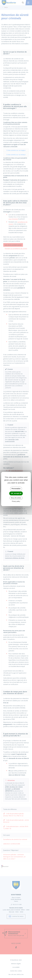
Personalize (16, 488)
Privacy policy (16, 501)
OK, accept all (16, 493)
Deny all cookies (16, 498)
